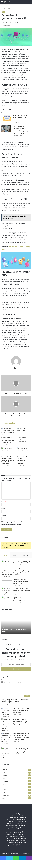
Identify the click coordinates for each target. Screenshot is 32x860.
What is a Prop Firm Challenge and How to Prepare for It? (20, 581)
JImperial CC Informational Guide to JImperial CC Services (20, 599)
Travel (4, 792)
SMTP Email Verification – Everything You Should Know (21, 117)
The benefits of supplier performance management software (22, 460)
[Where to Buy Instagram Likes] (24, 432)
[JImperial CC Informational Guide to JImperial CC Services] (7, 599)
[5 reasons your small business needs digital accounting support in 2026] (8, 432)
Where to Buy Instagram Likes (22, 438)
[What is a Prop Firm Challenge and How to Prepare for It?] (7, 582)
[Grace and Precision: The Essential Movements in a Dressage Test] (6, 712)
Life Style (5, 781)
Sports (4, 798)
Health (4, 789)
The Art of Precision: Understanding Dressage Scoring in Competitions (21, 571)
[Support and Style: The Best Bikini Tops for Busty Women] (7, 591)
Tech (8, 8)
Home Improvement (8, 787)
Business (5, 775)
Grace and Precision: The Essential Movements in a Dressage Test (21, 710)
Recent (15, 555)
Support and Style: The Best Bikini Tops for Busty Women (21, 590)
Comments (25, 555)
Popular (5, 555)
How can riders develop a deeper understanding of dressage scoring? (21, 750)
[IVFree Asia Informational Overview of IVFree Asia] (7, 563)
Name (3, 501)
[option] (16, 624)
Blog (3, 778)
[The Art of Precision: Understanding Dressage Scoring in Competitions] (7, 573)
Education (5, 784)
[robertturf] (7, 2)
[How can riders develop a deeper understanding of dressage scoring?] (6, 752)
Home (4, 8)
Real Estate (5, 795)
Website (3, 515)
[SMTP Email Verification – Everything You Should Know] (6, 117)
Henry (5, 22)
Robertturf (5, 769)
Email (3, 508)
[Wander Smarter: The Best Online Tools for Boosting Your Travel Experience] (8, 451)
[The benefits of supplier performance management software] (24, 451)
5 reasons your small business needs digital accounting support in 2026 (8, 439)
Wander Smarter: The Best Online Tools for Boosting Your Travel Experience (7, 460)
